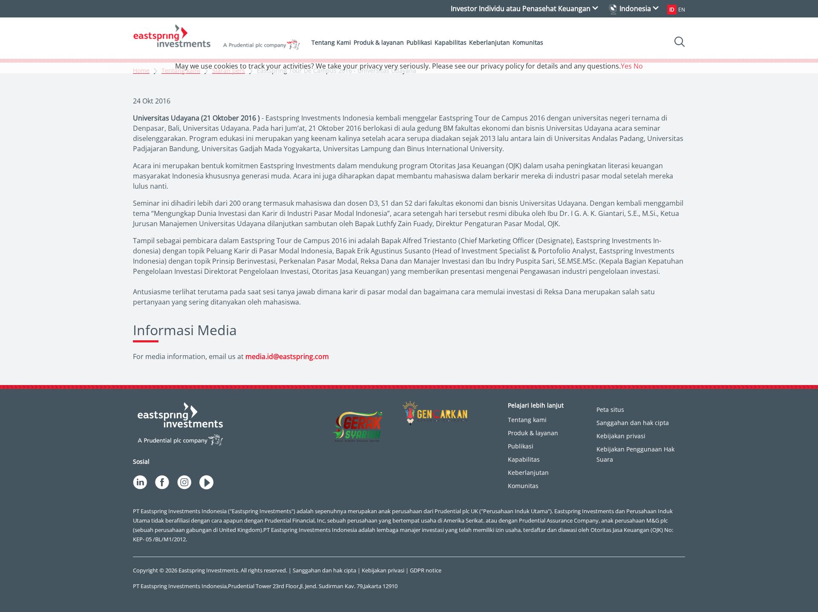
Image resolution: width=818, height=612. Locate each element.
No (638, 66)
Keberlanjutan (489, 42)
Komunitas (528, 42)
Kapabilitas (451, 42)
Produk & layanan (379, 42)
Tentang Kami (331, 42)
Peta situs (610, 409)
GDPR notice (425, 570)
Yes (626, 66)
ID (671, 9)
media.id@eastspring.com (287, 356)
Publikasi (419, 42)
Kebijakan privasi (620, 436)
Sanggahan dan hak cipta (632, 423)
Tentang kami (527, 420)
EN (681, 9)
